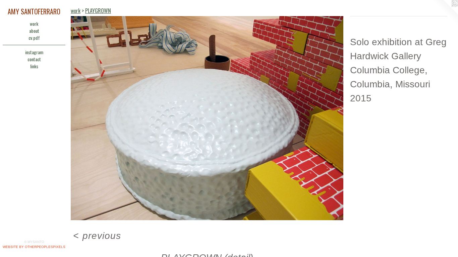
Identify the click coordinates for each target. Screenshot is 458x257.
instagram (34, 52)
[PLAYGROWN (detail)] (207, 118)
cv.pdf (34, 37)
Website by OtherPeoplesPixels (34, 247)
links (34, 66)
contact (34, 59)
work (34, 23)
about (34, 30)
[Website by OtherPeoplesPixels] (444, 13)
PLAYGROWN (98, 11)
